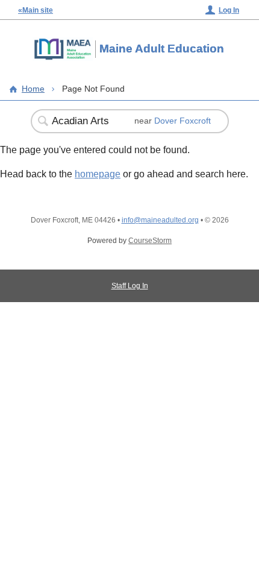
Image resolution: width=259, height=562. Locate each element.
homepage (97, 174)
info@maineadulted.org (160, 220)
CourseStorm (150, 240)
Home (33, 88)
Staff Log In (129, 286)
